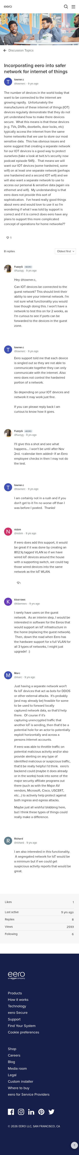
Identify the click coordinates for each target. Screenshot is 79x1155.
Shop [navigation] (12, 1048)
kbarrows (19, 600)
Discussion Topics (21, 50)
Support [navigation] (14, 1019)
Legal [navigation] (12, 1075)
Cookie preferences (23, 1032)
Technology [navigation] (17, 1006)
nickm (17, 529)
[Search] (66, 6)
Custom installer (20, 1081)
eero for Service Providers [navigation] (28, 1094)
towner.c (19, 79)
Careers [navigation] (14, 1055)
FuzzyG (23, 267)
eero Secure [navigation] (18, 1012)
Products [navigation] (15, 993)
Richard (18, 839)
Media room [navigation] (17, 1068)
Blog (11, 1061)
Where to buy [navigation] (18, 1088)
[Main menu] (73, 6)
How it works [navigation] (18, 999)
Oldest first (64, 251)
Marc (17, 673)
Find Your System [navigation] (22, 1025)
